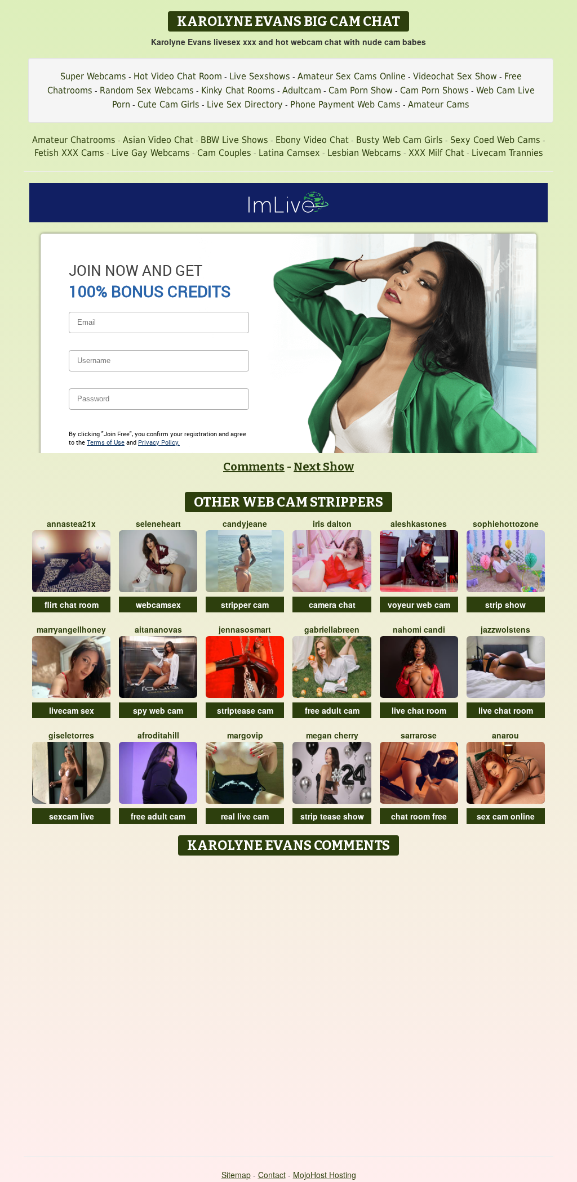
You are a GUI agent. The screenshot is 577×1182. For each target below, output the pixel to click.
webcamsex (158, 604)
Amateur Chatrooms (74, 140)
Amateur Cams (438, 104)
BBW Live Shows (234, 140)
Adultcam (301, 90)
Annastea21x (71, 523)
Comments (254, 466)
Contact (272, 1174)
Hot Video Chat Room (178, 76)
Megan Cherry (332, 735)
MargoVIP (245, 735)
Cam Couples (224, 152)
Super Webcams (93, 76)
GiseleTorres (71, 735)
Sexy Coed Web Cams (495, 140)
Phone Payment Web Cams (345, 104)
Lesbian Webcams (364, 152)
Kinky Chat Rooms (238, 90)
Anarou (505, 735)
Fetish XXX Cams (69, 152)
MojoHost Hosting (324, 1174)
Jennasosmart (245, 629)
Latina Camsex (289, 152)
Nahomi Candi (419, 629)
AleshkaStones (418, 523)
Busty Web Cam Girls (399, 140)
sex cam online (506, 816)
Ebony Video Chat (312, 140)
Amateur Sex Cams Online (352, 76)
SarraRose (419, 735)
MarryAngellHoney (71, 629)
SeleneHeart (158, 523)
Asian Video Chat (158, 140)
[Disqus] (288, 1002)
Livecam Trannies (507, 152)
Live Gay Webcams (151, 152)
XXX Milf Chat (436, 152)
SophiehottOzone (506, 523)
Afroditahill (158, 735)
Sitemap (236, 1174)
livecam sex (71, 710)
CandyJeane (245, 523)
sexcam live (71, 816)
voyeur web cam (419, 604)
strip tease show (332, 816)
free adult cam (332, 710)
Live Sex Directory (245, 104)
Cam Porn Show (361, 90)
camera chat (332, 604)
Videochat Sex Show (455, 76)
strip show (505, 604)
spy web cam (158, 710)
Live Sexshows (259, 76)
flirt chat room (72, 604)
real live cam (245, 816)
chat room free (419, 816)
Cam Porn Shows (434, 90)
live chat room (419, 710)
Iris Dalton (332, 523)
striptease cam (245, 710)
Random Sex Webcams (147, 90)
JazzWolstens (505, 629)
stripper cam (245, 604)
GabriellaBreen (331, 629)
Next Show (324, 466)
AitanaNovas (158, 629)
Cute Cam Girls (168, 104)
